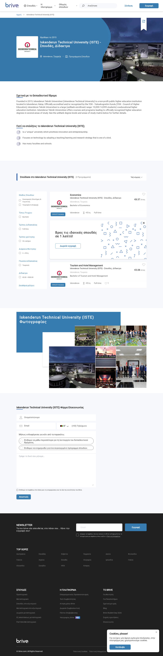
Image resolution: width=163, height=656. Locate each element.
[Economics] (59, 217)
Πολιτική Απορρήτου (113, 536)
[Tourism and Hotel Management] (59, 287)
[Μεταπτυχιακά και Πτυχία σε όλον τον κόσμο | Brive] (12, 7)
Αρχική (18, 15)
